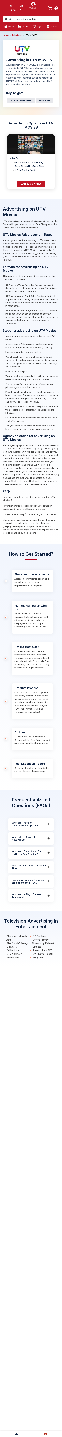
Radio (11, 26)
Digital (40, 26)
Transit (53, 26)
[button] (4, 8)
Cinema (25, 26)
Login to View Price (31, 183)
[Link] (50, 8)
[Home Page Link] (33, 5)
